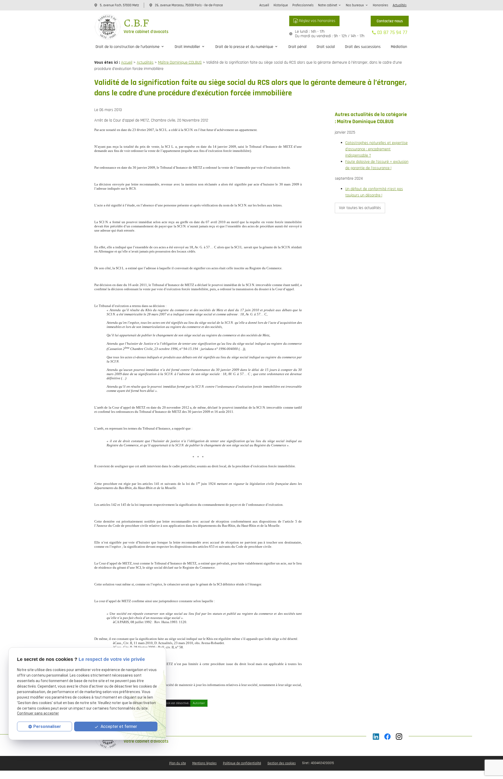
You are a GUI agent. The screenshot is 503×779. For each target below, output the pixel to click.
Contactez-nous (390, 21)
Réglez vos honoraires (316, 21)
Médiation (399, 46)
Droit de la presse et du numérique (244, 46)
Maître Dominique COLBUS (180, 62)
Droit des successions (363, 46)
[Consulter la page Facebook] (387, 736)
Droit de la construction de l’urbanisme (128, 46)
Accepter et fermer (118, 726)
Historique (281, 5)
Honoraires (380, 5)
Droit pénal (297, 46)
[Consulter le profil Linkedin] (376, 736)
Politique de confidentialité (242, 763)
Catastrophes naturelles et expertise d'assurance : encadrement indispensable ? (376, 149)
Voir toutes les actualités (360, 208)
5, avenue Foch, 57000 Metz (119, 5)
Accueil (264, 5)
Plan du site (177, 763)
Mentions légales (204, 763)
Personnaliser (47, 726)
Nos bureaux (355, 5)
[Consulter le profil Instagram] (399, 736)
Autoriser (199, 703)
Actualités (400, 5)
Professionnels (303, 5)
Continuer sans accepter (38, 713)
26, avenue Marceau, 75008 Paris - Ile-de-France (189, 5)
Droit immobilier (187, 46)
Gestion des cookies (281, 763)
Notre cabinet (327, 5)
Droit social (326, 46)
